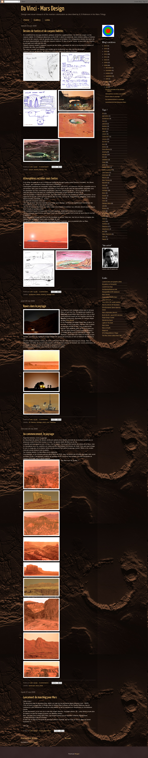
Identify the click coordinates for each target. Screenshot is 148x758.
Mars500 (104, 183)
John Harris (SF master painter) (111, 302)
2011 (105, 57)
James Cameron (107, 170)
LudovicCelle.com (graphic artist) (112, 282)
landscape (32, 685)
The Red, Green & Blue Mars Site (112, 335)
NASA (104, 310)
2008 (105, 65)
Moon (104, 193)
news (103, 201)
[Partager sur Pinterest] (61, 167)
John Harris (105, 172)
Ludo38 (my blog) (107, 287)
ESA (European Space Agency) (111, 307)
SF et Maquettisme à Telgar (110, 333)
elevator (104, 154)
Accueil (68, 738)
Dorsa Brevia (106, 149)
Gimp (103, 162)
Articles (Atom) (33, 742)
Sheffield (104, 224)
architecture (32, 294)
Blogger (77, 754)
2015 (105, 46)
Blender (104, 129)
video (103, 237)
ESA (103, 157)
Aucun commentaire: (45, 731)
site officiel (70, 320)
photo (44, 422)
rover (47, 422)
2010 (105, 60)
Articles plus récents (29, 738)
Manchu (41, 169)
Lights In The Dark (107, 323)
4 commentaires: (44, 167)
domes (38, 294)
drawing (36, 169)
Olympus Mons (106, 203)
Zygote (104, 239)
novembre (109, 70)
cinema (104, 139)
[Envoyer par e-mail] (53, 167)
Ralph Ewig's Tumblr (108, 317)
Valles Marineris (107, 234)
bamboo (104, 126)
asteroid (104, 124)
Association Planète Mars (109, 297)
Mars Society (106, 180)
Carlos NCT (105, 136)
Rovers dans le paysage (34, 306)
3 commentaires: (44, 683)
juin (107, 84)
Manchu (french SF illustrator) (111, 305)
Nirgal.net (105, 330)
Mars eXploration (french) (109, 312)
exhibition (105, 159)
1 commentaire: (43, 291)
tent (46, 169)
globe (104, 165)
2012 (105, 54)
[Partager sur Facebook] (59, 167)
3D (30, 422)
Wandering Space (107, 320)
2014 (105, 48)
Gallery (37, 20)
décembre (109, 68)
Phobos (104, 208)
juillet (107, 81)
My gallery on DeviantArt (109, 284)
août (107, 79)
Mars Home (105, 325)
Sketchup (53, 422)
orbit (103, 206)
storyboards (105, 229)
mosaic (104, 195)
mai (107, 87)
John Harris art (106, 299)
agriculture (105, 116)
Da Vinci (104, 141)
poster (104, 216)
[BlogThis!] (55, 167)
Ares (103, 121)
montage (49, 294)
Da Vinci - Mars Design (42, 9)
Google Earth (106, 167)
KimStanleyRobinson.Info (109, 289)
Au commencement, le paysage (38, 434)
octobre (108, 73)
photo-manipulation (108, 213)
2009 (105, 62)
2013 (105, 51)
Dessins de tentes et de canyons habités (43, 31)
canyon (31, 169)
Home (26, 20)
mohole (104, 188)
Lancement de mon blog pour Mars (40, 697)
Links (47, 20)
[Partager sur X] (57, 167)
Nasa (103, 198)
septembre (109, 76)
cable (103, 131)
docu (103, 144)
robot (103, 219)
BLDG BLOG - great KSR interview (112, 315)
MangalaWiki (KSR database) (111, 292)
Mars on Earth (106, 328)
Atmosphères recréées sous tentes (40, 178)
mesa (37, 685)
